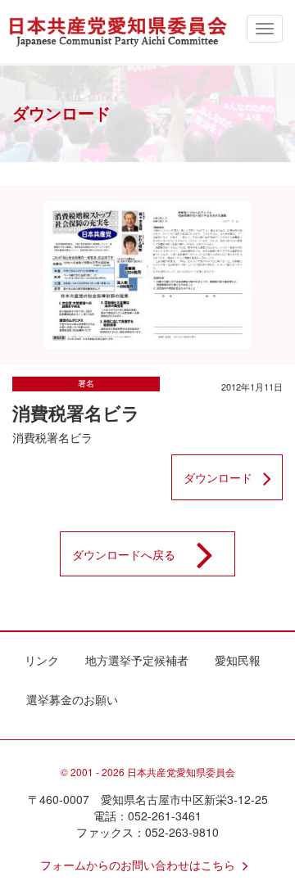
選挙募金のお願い (72, 699)
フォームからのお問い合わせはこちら (137, 864)
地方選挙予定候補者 (136, 660)
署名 (86, 383)
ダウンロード (218, 477)
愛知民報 (238, 660)
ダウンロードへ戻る (123, 554)
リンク (42, 660)
